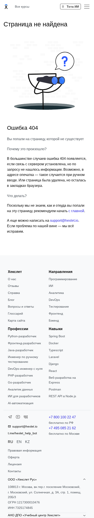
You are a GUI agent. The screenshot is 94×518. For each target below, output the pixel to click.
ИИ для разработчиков (24, 396)
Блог (11, 300)
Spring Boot (57, 336)
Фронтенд (56, 313)
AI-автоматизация (20, 403)
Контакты (14, 471)
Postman (55, 389)
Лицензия (15, 464)
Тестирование (59, 306)
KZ (27, 442)
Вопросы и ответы (21, 306)
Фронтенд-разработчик (24, 343)
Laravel (54, 357)
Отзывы (13, 286)
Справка (14, 293)
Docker (54, 343)
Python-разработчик (22, 336)
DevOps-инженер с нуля (25, 368)
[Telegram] (10, 418)
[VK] (26, 418)
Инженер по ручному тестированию (23, 359)
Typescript (56, 350)
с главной (76, 211)
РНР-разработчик (20, 375)
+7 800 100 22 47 (62, 417)
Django (54, 364)
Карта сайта (16, 320)
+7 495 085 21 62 (62, 428)
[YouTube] (18, 418)
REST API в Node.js (62, 396)
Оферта (13, 457)
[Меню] (87, 6)
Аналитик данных (20, 389)
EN (19, 442)
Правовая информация (25, 450)
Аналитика (56, 293)
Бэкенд (54, 320)
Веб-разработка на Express (62, 380)
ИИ (51, 286)
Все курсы (22, 6)
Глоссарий (15, 313)
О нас (12, 279)
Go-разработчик (19, 382)
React (53, 371)
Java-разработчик (20, 350)
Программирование (63, 279)
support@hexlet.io (64, 220)
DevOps (54, 300)
